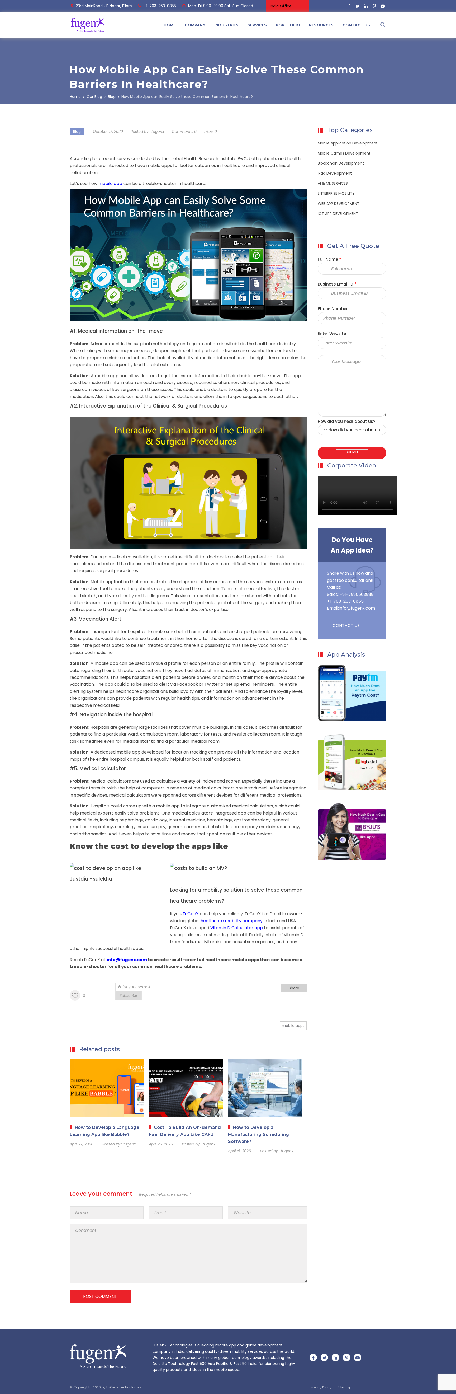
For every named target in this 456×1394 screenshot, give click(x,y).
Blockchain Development (341, 163)
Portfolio (288, 25)
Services (257, 25)
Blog (77, 131)
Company (195, 25)
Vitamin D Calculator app (236, 928)
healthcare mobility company (232, 921)
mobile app (110, 183)
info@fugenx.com (357, 608)
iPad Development (335, 173)
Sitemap (344, 1387)
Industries (226, 25)
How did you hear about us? (346, 421)
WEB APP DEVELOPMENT (338, 203)
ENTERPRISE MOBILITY (336, 193)
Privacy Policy (320, 1387)
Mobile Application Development (348, 143)
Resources (321, 25)
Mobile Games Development (344, 153)
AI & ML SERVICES (333, 183)
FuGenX (191, 914)
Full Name (329, 259)
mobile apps (293, 1025)
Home (170, 25)
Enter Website (332, 333)
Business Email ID (337, 284)
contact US (356, 25)
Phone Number (333, 308)
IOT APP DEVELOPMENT (338, 213)
